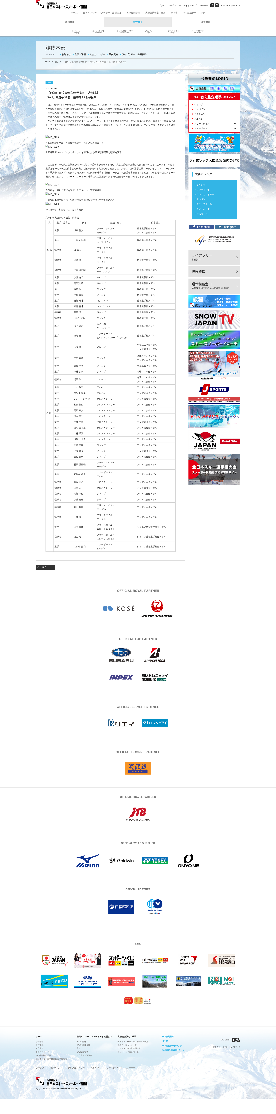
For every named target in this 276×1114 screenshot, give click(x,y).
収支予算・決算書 (84, 1055)
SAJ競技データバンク (194, 12)
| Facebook (202, 226)
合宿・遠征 (80, 54)
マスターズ (202, 214)
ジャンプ (76, 31)
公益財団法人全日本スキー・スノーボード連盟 (61, 1081)
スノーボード (198, 31)
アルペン (149, 31)
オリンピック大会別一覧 (128, 1052)
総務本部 (69, 22)
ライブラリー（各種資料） (135, 54)
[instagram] (217, 5)
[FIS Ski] (214, 239)
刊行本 (174, 12)
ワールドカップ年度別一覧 (129, 1048)
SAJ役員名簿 (82, 1052)
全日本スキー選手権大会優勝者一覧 (133, 1041)
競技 (56, 62)
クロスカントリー (125, 31)
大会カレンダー (97, 54)
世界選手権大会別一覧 (127, 1045)
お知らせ (66, 54)
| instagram (228, 226)
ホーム (74, 12)
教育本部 (205, 22)
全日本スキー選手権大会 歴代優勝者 (51, 1059)
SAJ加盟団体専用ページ (173, 1050)
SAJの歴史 (81, 1041)
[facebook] (212, 5)
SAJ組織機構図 (83, 1045)
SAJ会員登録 (133, 12)
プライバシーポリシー (169, 5)
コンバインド (98, 31)
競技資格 (113, 54)
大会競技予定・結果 (155, 12)
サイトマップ (189, 5)
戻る (44, 567)
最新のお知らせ (42, 1052)
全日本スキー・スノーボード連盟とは (102, 12)
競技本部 (137, 22)
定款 (78, 1048)
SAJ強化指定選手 (43, 1055)
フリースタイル (172, 31)
